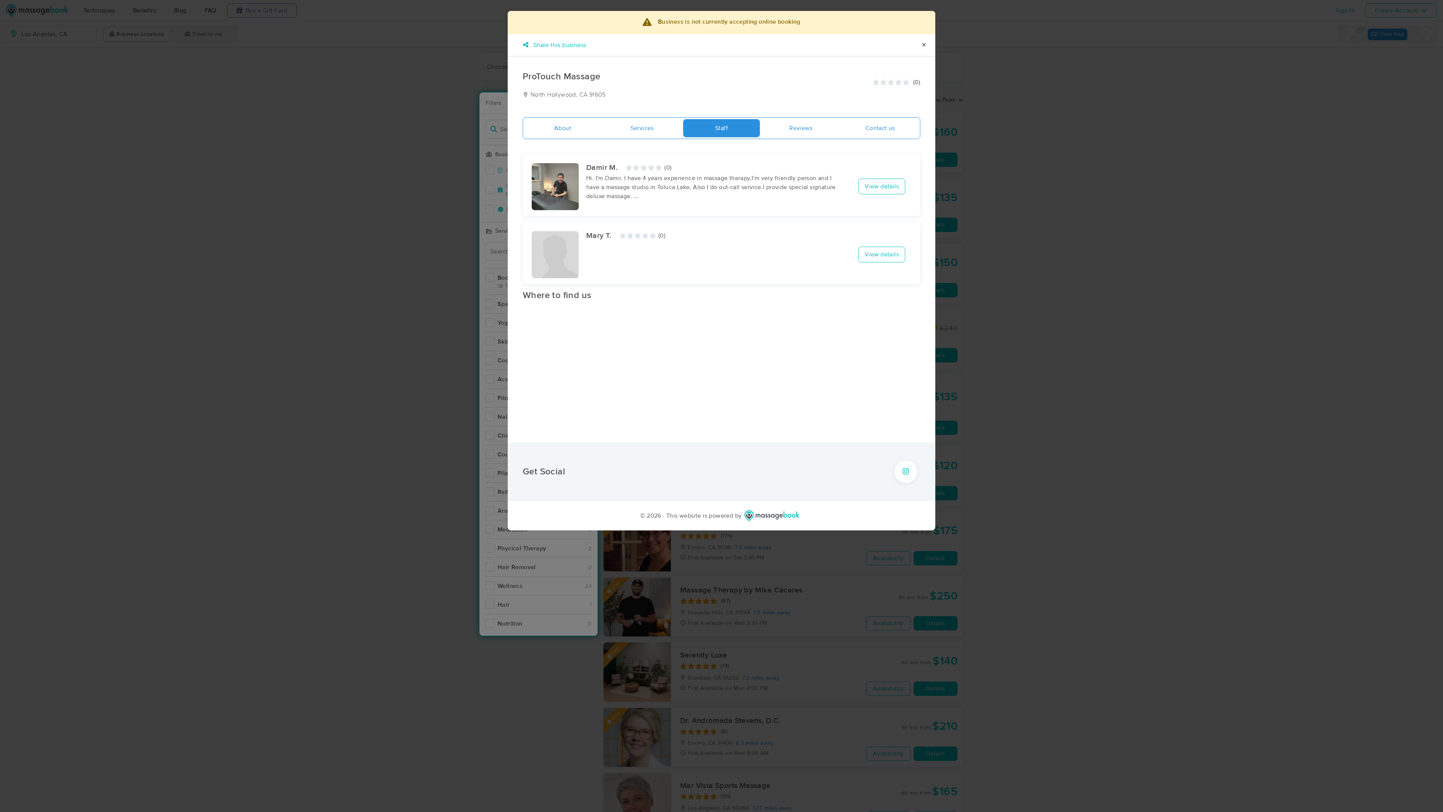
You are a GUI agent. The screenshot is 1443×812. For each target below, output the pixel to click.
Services (642, 128)
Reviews (800, 128)
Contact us (880, 128)
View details (882, 186)
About (562, 128)
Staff (721, 128)
